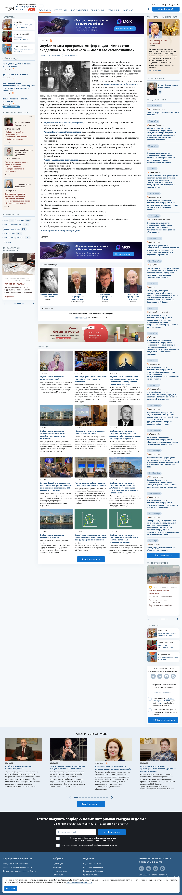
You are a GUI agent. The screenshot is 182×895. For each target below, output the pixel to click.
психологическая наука (50, 55)
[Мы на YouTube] (166, 676)
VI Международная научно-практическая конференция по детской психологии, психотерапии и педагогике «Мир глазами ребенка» (163, 205)
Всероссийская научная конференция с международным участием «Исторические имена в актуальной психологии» (162, 395)
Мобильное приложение (93, 867)
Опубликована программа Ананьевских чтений (52, 536)
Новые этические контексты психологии (15, 100)
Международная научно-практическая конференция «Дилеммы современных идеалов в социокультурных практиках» (162, 440)
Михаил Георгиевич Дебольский (158, 41)
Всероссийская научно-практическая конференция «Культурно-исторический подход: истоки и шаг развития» (162, 503)
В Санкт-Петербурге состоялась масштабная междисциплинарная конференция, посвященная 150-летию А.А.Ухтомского (55, 486)
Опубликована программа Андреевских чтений (52, 378)
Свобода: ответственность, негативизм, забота (18, 767)
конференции (69, 55)
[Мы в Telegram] (153, 676)
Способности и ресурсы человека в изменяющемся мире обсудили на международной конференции (91, 537)
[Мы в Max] (173, 676)
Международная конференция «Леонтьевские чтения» (161, 549)
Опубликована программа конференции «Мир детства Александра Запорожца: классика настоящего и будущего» (125, 435)
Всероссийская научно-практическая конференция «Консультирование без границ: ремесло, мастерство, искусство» (162, 483)
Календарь (128, 10)
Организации (98, 10)
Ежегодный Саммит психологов (15, 864)
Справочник (114, 10)
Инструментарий (79, 10)
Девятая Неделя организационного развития (163, 113)
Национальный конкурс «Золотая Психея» (19, 871)
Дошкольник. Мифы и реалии (15, 75)
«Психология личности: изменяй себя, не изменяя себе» (89, 432)
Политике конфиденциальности (79, 882)
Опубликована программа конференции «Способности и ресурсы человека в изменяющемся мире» (123, 538)
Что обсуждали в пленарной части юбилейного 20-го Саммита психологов (91, 379)
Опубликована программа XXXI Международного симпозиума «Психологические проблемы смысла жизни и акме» (123, 380)
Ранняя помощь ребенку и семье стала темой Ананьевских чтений (90, 484)
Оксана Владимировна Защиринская (168, 86)
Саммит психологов (11, 107)
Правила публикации (91, 875)
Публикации (45, 10)
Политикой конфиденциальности (163, 699)
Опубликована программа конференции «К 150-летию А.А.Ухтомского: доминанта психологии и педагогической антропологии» (123, 488)
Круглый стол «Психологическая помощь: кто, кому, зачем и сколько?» (113, 767)
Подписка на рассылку (92, 864)
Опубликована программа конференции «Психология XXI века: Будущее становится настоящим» (54, 435)
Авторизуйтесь (81, 317)
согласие (160, 703)
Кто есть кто (60, 10)
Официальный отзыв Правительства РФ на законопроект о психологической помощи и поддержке (18, 86)
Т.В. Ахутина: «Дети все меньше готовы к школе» (16, 65)
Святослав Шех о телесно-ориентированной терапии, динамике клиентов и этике (158, 768)
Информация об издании (93, 871)
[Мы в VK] (159, 676)
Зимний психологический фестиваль (17, 867)
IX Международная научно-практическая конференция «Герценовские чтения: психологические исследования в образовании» (162, 227)
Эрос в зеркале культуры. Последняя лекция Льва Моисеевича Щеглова (67, 767)
